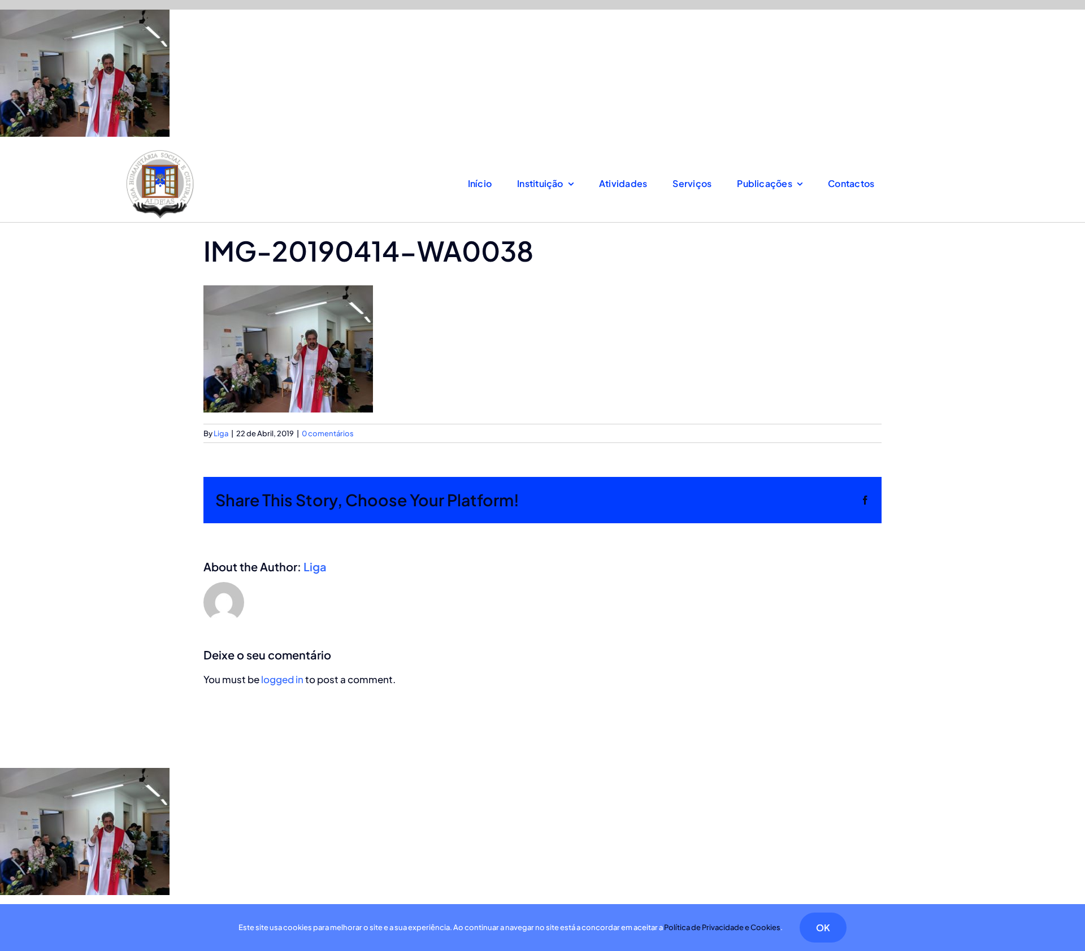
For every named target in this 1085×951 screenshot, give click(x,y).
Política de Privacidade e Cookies (722, 927)
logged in (282, 679)
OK (823, 927)
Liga (221, 433)
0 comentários (328, 433)
